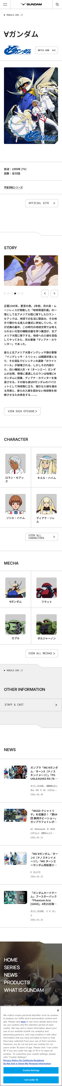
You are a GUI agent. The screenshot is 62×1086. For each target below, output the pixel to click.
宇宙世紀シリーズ (13, 187)
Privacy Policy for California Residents (23, 1060)
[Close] (58, 1010)
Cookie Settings (31, 1070)
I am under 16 (31, 1079)
